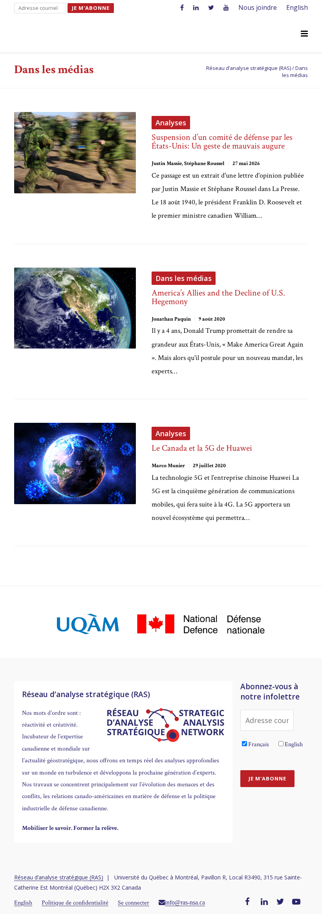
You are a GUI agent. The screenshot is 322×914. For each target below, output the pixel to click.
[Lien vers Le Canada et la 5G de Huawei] (75, 463)
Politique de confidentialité (75, 903)
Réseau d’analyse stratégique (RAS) (58, 877)
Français (258, 744)
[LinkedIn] (264, 902)
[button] (304, 34)
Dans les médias (184, 278)
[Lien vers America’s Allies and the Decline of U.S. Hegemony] (75, 308)
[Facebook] (247, 902)
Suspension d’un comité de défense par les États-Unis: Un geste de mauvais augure (222, 142)
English (297, 7)
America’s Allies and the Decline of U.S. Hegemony (218, 297)
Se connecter (133, 903)
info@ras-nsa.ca (185, 902)
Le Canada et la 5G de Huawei (202, 448)
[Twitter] (280, 902)
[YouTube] (296, 902)
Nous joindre (257, 7)
